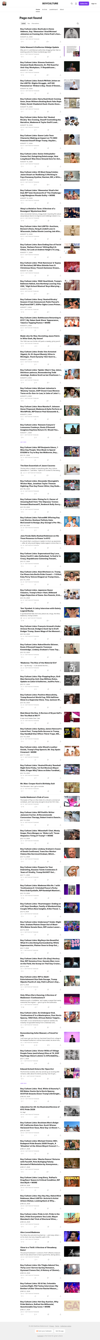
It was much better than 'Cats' (30, 718)
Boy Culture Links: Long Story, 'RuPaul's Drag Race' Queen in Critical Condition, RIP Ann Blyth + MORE (40, 1180)
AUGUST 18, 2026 (26, 125)
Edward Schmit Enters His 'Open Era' (37, 1069)
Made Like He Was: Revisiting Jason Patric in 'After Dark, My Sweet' (40, 337)
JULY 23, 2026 (25, 652)
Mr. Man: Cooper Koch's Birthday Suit (37, 783)
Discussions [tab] (35, 23)
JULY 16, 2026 (25, 773)
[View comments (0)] (35, 41)
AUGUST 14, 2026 (26, 198)
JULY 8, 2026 (24, 930)
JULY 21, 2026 (25, 684)
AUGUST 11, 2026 (26, 252)
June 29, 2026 (25, 1130)
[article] (50, 35)
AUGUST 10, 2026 (26, 271)
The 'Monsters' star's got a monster (32, 786)
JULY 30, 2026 (25, 489)
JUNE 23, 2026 (25, 1273)
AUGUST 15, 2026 (26, 180)
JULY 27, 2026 (25, 561)
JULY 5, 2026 (24, 985)
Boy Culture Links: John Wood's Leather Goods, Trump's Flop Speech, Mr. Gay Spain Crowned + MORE (40, 749)
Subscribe (84, 3)
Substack (40, 1336)
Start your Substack (45, 1331)
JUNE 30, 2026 (25, 1096)
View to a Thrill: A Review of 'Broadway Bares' (38, 1248)
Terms (57, 1326)
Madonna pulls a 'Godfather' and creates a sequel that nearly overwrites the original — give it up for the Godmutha (40, 1001)
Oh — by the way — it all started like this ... (34, 665)
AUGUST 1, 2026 (26, 433)
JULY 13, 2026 (25, 838)
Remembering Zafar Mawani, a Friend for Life (39, 1034)
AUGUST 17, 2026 (26, 143)
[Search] (72, 3)
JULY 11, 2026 (25, 875)
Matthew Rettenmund (32, 39)
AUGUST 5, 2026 (26, 359)
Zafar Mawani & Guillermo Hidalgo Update (39, 47)
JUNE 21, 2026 (25, 1309)
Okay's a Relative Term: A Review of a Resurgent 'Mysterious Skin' (37, 209)
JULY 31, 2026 (25, 455)
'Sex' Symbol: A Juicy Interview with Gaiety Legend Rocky (40, 609)
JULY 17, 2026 (25, 755)
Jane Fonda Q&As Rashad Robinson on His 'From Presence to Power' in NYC (39, 537)
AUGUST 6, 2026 (26, 325)
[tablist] (30, 23)
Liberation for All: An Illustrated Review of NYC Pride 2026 (40, 1108)
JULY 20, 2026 (25, 703)
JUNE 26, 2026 (25, 1185)
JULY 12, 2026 (25, 857)
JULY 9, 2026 (24, 911)
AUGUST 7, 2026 (26, 307)
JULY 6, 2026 (24, 966)
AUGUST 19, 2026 (26, 107)
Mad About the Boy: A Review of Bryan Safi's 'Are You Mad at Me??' (41, 714)
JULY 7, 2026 (24, 948)
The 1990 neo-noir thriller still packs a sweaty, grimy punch (40, 341)
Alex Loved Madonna (30, 1232)
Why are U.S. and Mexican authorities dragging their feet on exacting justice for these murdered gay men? (40, 51)
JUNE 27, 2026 (25, 1149)
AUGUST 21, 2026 (26, 70)
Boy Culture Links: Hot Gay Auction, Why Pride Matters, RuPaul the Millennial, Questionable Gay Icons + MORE (39, 1304)
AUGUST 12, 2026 (26, 234)
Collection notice (65, 1326)
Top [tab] (28, 23)
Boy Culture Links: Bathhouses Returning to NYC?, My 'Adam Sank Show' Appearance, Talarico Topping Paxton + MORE (40, 320)
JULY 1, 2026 (24, 1058)
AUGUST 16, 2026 (26, 162)
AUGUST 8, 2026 (26, 289)
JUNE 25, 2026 (25, 1204)
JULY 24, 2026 (25, 634)
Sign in (93, 3)
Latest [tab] (23, 23)
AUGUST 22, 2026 (26, 37)
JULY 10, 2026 (25, 893)
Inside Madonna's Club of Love (34, 797)
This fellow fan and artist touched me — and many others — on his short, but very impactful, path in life (40, 1236)
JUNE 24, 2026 (25, 1222)
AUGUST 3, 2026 (26, 396)
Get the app (60, 1331)
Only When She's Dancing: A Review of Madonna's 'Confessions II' (38, 996)
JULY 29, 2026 (25, 507)
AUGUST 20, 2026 (26, 88)
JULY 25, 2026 (25, 580)
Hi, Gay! (23, 1112)
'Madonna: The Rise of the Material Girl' (38, 663)
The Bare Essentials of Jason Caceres (37, 466)
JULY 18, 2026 (25, 737)
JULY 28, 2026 (25, 525)
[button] (38, 9)
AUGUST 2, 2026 (26, 414)
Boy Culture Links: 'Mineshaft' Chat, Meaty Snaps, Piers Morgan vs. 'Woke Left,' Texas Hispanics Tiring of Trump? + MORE (40, 833)
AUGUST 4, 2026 (26, 378)
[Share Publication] (76, 3)
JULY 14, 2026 (25, 820)
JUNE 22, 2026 (25, 1291)
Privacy (51, 1326)
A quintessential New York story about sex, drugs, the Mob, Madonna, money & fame (40, 615)
